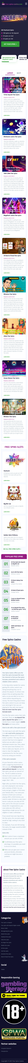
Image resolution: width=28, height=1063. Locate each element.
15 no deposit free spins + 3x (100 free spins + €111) (18, 608)
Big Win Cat (7, 504)
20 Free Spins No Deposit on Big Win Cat (18, 563)
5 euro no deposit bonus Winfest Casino (18, 599)
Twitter (3, 969)
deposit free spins (12, 720)
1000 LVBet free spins (10, 173)
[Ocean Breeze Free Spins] (14, 368)
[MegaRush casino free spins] (14, 206)
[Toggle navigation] (26, 4)
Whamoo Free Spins (10, 294)
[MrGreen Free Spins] (14, 407)
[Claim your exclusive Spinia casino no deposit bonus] (14, 524)
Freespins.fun (4, 1051)
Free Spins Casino (18, 1061)
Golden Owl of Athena (11, 535)
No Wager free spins (6, 942)
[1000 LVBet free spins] (14, 164)
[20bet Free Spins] (14, 326)
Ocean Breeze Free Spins (11, 378)
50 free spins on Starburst (14, 617)
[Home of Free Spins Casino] (12, 3)
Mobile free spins (5, 945)
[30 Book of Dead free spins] (14, 246)
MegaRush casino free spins (12, 215)
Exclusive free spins (6, 954)
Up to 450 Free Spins (17, 572)
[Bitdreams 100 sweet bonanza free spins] (14, 127)
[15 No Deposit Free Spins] (14, 85)
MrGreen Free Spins (10, 416)
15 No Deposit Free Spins (11, 95)
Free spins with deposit (7, 925)
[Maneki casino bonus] (14, 493)
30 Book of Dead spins (17, 590)
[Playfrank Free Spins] (14, 460)
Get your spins (9, 44)
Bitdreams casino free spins (12, 137)
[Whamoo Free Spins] (14, 284)
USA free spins (4, 951)
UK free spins (4, 948)
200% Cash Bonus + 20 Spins (17, 626)
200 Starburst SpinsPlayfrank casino (8, 58)
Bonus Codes (4, 928)
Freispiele (3, 1048)
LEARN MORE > (7, 115)
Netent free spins (5, 934)
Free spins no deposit (6, 922)
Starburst (7, 471)
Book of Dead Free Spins (7, 956)
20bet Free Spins (9, 336)
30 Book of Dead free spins (12, 256)
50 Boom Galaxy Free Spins (17, 581)
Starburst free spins (6, 937)
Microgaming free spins (7, 931)
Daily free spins (5, 939)
